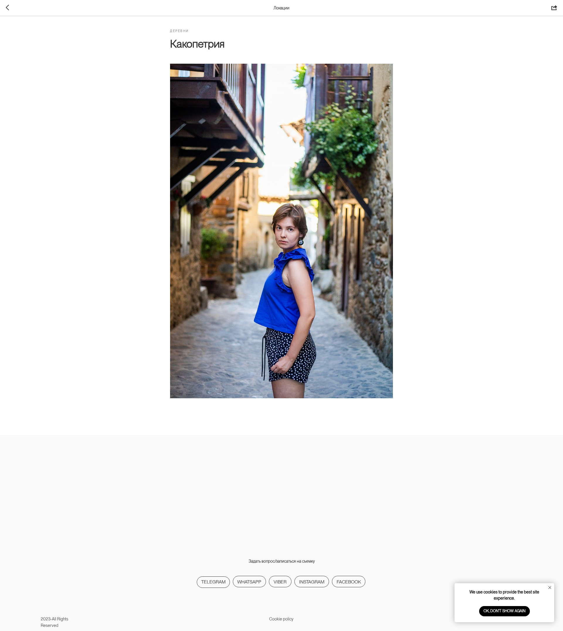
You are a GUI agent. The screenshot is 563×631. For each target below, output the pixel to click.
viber (280, 582)
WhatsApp (249, 582)
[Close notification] (550, 587)
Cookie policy (281, 619)
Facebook (349, 582)
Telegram (213, 582)
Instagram (311, 582)
